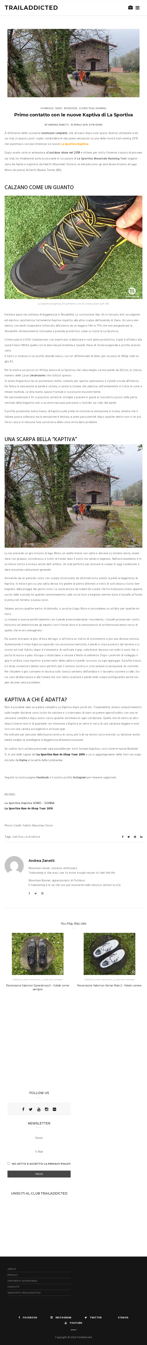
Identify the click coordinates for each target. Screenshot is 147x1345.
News (58, 108)
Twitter (96, 1318)
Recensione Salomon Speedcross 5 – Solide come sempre (37, 987)
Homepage (47, 108)
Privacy (12, 1274)
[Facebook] (29, 894)
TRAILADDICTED (31, 7)
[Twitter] (35, 894)
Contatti (13, 1286)
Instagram (79, 777)
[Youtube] (38, 1109)
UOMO (37, 803)
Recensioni (70, 108)
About (11, 1268)
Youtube (76, 1323)
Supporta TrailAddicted (24, 1292)
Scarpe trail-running (92, 108)
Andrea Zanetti (58, 125)
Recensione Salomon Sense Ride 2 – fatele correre (109, 985)
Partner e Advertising (22, 1280)
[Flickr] (54, 1109)
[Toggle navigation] (137, 8)
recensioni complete (54, 133)
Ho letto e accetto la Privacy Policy (41, 1163)
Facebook (43, 777)
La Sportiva (32, 837)
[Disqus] (73, 1043)
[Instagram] (42, 894)
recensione (38, 375)
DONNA (50, 803)
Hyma (23, 760)
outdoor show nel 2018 (64, 152)
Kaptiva (18, 837)
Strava (123, 1318)
